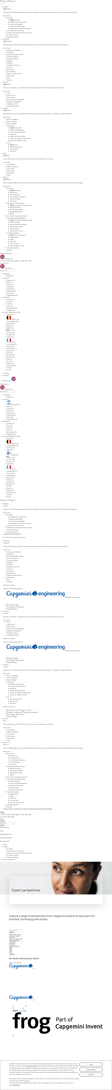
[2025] (10, 949)
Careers (8, 110)
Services (8, 84)
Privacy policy (16, 984)
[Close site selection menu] (8, 263)
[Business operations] (15, 946)
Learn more (6, 16)
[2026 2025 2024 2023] (10, 952)
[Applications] (15, 943)
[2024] (10, 950)
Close (2, 821)
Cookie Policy (16, 1085)
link (5, 9)
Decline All (91, 1074)
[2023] (10, 952)
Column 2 (15, 1058)
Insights (8, 9)
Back (11, 20)
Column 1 (15, 1038)
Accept (91, 1064)
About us (9, 179)
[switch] (0, 260)
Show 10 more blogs (15, 963)
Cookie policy (16, 991)
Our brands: (12, 1003)
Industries (9, 41)
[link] (8, 1)
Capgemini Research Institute (12, 534)
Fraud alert (15, 993)
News (8, 155)
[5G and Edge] (15, 942)
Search (2, 812)
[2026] (10, 948)
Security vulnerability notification (21, 986)
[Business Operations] (15, 940)
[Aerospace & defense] (15, 936)
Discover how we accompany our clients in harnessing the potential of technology (27, 809)
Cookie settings (16, 989)
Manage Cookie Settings (31, 1066)
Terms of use (16, 982)
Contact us (18, 1053)
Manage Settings (91, 1069)
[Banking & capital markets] (15, 939)
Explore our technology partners (13, 588)
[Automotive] (15, 937)
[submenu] (9, 541)
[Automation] (15, 945)
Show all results (4, 841)
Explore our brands (9, 585)
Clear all (12, 954)
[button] (9, 380)
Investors (15, 980)
